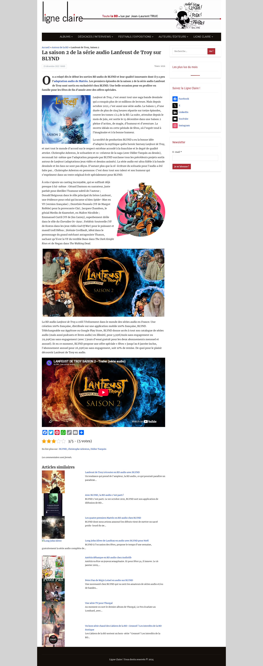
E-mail (177, 152)
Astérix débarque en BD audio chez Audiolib (108, 557)
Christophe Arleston (78, 449)
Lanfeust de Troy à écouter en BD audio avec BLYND (112, 472)
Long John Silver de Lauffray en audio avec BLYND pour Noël (117, 540)
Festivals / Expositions (134, 36)
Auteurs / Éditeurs (172, 36)
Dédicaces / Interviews (94, 36)
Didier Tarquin (98, 449)
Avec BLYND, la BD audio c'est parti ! (104, 495)
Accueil (46, 47)
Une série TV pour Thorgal (99, 603)
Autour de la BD (60, 47)
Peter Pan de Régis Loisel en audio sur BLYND (109, 580)
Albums (65, 36)
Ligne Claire (202, 36)
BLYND (63, 449)
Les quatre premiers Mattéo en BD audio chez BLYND (113, 517)
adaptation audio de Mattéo (71, 81)
